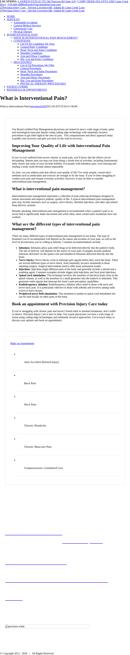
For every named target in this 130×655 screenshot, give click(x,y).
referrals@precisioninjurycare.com (42, 4)
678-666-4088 (15, 4)
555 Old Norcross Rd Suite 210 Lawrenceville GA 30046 (39, 601)
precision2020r (38, 106)
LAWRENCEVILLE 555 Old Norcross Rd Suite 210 (46, 1)
